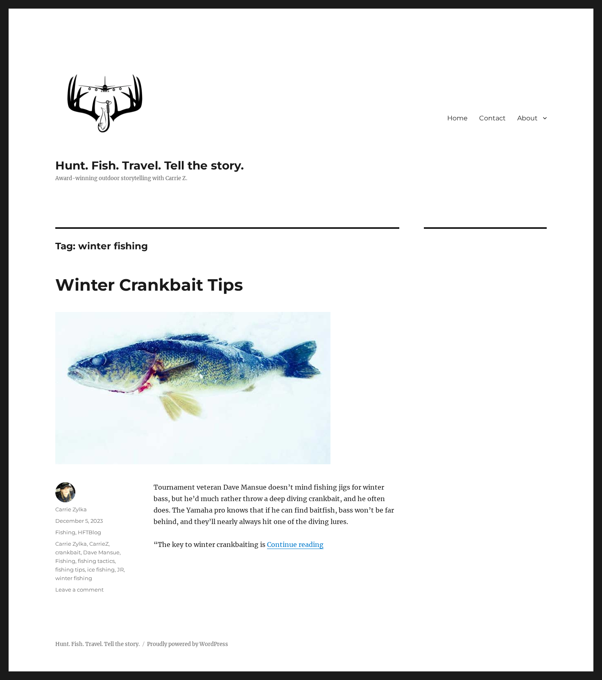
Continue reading (295, 544)
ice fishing (101, 569)
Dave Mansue (101, 552)
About (527, 118)
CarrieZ (99, 543)
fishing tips (70, 569)
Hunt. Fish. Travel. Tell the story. (149, 165)
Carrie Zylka (71, 509)
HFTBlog (89, 532)
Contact (492, 118)
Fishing (65, 532)
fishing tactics (96, 561)
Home (457, 118)
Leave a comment (79, 589)
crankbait (68, 552)
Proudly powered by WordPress (187, 644)
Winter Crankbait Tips (149, 285)
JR (120, 569)
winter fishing (73, 578)
